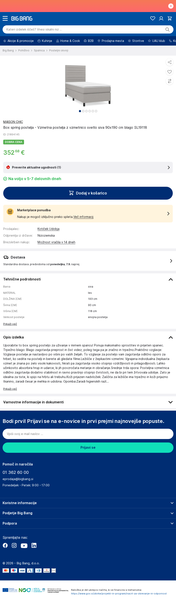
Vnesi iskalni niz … (34, 29)
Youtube (24, 545)
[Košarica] (169, 18)
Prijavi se (88, 447)
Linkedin (33, 545)
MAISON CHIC (13, 122)
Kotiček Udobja (48, 229)
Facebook (5, 545)
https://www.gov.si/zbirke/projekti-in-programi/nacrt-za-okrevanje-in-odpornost (119, 593)
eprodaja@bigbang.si (18, 479)
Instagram (14, 545)
